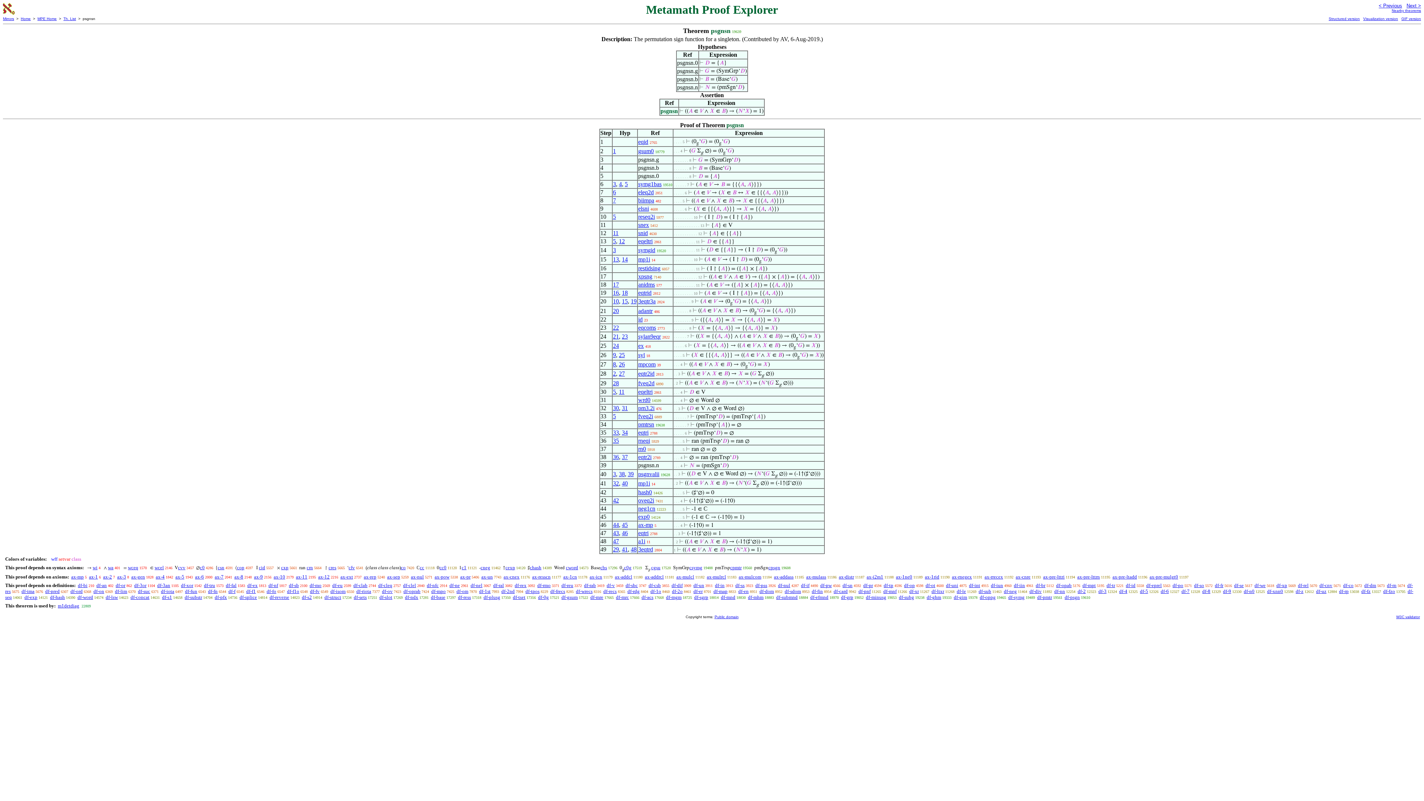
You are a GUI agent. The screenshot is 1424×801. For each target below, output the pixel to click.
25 (622, 355)
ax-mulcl (685, 577)
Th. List (69, 19)
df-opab (1064, 585)
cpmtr (736, 567)
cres (332, 567)
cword (572, 567)
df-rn (1392, 585)
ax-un (487, 577)
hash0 (645, 492)
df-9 (1227, 591)
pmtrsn (646, 424)
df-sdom (793, 591)
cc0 (442, 567)
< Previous (1390, 6)
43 (616, 533)
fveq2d (646, 383)
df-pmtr (1044, 597)
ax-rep (370, 577)
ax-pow (442, 577)
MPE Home (47, 19)
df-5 (1144, 591)
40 (625, 483)
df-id (1130, 585)
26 (622, 364)
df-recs (610, 591)
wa (110, 567)
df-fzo (1389, 591)
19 (634, 301)
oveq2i (646, 500)
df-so (1199, 585)
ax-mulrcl (716, 577)
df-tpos (532, 591)
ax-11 (301, 577)
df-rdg (633, 591)
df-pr (868, 585)
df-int (974, 585)
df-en (743, 591)
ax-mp (645, 525)
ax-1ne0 (904, 577)
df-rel (1303, 585)
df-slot (385, 597)
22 (616, 327)
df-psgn (1072, 597)
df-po (1178, 585)
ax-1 (93, 577)
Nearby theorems (1406, 11)
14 (625, 259)
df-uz (1321, 591)
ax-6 (199, 577)
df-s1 (167, 597)
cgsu (655, 567)
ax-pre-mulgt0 (1164, 577)
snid (643, 233)
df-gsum (569, 597)
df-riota (363, 591)
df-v (611, 585)
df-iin (1019, 585)
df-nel (476, 585)
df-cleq (385, 585)
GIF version (1411, 19)
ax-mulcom (750, 577)
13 (616, 259)
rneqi (644, 441)
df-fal (231, 585)
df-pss (761, 585)
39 (631, 474)
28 (616, 383)
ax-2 (107, 577)
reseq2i (646, 217)
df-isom (338, 591)
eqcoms (647, 327)
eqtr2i (645, 457)
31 (625, 408)
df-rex (521, 585)
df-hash (57, 597)
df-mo (316, 585)
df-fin (817, 591)
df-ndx (411, 597)
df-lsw (112, 597)
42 (616, 500)
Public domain (727, 617)
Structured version (1344, 19)
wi (95, 567)
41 (625, 549)
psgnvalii (648, 474)
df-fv (315, 591)
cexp (510, 567)
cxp (285, 567)
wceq (133, 567)
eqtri (643, 432)
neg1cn (646, 508)
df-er (698, 591)
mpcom (647, 364)
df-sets (360, 597)
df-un (698, 585)
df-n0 (1249, 591)
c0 (202, 567)
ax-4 (160, 577)
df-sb (294, 585)
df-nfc (433, 585)
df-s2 (307, 597)
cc (422, 567)
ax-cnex (512, 577)
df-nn (1059, 591)
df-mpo (438, 591)
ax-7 (219, 577)
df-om (462, 591)
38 (622, 474)
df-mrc (622, 597)
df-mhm (756, 597)
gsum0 (646, 151)
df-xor (187, 585)
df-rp (1344, 591)
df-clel (409, 585)
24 (616, 346)
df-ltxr (938, 591)
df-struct (332, 597)
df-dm (1370, 585)
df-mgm (674, 597)
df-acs (647, 597)
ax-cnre (1023, 577)
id (640, 319)
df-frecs (557, 591)
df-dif (677, 585)
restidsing (649, 268)
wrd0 (644, 400)
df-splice (248, 597)
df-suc (144, 591)
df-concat (140, 597)
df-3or (140, 585)
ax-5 (179, 577)
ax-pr (465, 577)
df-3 (1102, 591)
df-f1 (251, 591)
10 (616, 301)
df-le (961, 591)
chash (535, 567)
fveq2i (645, 416)
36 (616, 457)
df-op (909, 585)
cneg (485, 567)
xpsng (645, 276)
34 (625, 432)
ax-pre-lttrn (1088, 577)
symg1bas (650, 184)
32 (616, 483)
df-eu (337, 585)
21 (616, 336)
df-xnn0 (1275, 591)
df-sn (848, 585)
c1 (464, 567)
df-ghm (934, 597)
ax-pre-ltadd (1124, 577)
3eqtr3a (647, 301)
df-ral (498, 585)
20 (616, 311)
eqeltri (645, 241)
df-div (1035, 591)
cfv (352, 567)
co (403, 567)
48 (634, 549)
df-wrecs (584, 591)
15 (625, 301)
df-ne (454, 585)
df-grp (847, 597)
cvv (181, 567)
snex (643, 225)
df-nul (784, 585)
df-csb (655, 585)
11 (616, 233)
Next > (1414, 6)
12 (622, 241)
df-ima (28, 591)
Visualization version (1380, 19)
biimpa (646, 200)
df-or (120, 585)
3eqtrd (645, 549)
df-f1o (293, 591)
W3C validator (1408, 617)
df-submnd (787, 597)
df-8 (1206, 591)
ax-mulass (816, 577)
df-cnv (1325, 585)
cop (240, 567)
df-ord (76, 591)
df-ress (464, 597)
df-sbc (632, 585)
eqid (643, 142)
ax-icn (596, 577)
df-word (85, 597)
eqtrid (645, 293)
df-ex (252, 585)
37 (625, 457)
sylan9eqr (649, 336)
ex (641, 346)
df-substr (193, 597)
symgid (646, 250)
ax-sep (393, 577)
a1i (641, 541)
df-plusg (492, 597)
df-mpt (1089, 585)
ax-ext (346, 577)
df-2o (677, 591)
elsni (643, 208)
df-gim (960, 597)
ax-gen (138, 577)
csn (221, 567)
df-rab (590, 585)
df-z (1299, 591)
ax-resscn (541, 577)
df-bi (83, 585)
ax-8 (238, 577)
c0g (628, 567)
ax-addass (784, 577)
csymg (695, 567)
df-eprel (1154, 585)
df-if (805, 585)
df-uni (952, 585)
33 (616, 432)
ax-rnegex (962, 577)
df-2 (1082, 591)
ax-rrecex (994, 577)
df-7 (1185, 591)
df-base (438, 597)
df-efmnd (819, 597)
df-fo (271, 591)
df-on (98, 591)
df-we (1260, 585)
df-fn (213, 591)
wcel (159, 567)
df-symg (1016, 597)
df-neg (1010, 591)
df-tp (888, 585)
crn (310, 567)
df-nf (273, 585)
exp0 (644, 517)
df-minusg (876, 597)
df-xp (1281, 585)
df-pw (826, 585)
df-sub (985, 591)
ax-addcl (623, 577)
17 (616, 284)
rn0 (642, 449)
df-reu (567, 585)
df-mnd (728, 597)
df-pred (52, 591)
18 (625, 293)
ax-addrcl (654, 577)
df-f (231, 591)
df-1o (655, 591)
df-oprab (412, 591)
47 (616, 541)
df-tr (1111, 585)
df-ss (740, 585)
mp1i (644, 259)
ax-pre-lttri (1054, 577)
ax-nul (417, 577)
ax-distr (846, 577)
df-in (720, 585)
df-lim (121, 591)
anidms (646, 284)
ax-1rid (932, 577)
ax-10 (279, 577)
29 (616, 549)
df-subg (906, 597)
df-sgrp (701, 597)
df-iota (167, 591)
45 (625, 525)
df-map (720, 591)
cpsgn (774, 567)
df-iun (997, 585)
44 (616, 525)
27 (622, 373)
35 (616, 441)
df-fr (1219, 585)
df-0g (543, 597)
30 (616, 408)
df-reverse (279, 597)
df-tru (209, 585)
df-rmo (544, 585)
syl (641, 355)
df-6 (1165, 591)
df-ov (387, 591)
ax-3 (121, 577)
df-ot (930, 585)
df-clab (360, 585)
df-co (1348, 585)
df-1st (485, 591)
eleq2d (646, 192)
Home (26, 19)
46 (625, 533)
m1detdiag (68, 606)
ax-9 (258, 577)
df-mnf (890, 591)
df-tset (519, 597)
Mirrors (8, 19)
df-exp (30, 597)
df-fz (1366, 591)
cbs (603, 567)
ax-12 (324, 577)
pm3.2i (646, 408)
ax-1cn (570, 577)
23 (625, 336)
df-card (841, 591)
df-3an (163, 585)
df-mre (596, 597)
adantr (645, 311)
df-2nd (508, 591)
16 (616, 293)
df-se (1239, 585)
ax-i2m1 (875, 577)
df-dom (766, 591)
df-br (1040, 585)
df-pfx (221, 597)
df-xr (914, 591)
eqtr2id (646, 373)
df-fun (191, 591)
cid (262, 567)
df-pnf (864, 591)
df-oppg (988, 597)
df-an (101, 585)
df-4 (1123, 591)
